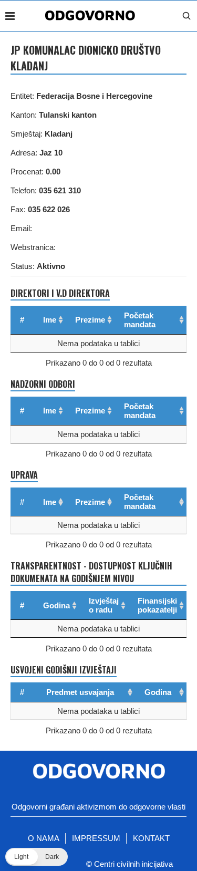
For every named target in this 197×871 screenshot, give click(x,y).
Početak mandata (139, 320)
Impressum (96, 838)
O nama (43, 838)
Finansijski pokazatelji (157, 605)
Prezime (90, 319)
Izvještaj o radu (104, 605)
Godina (56, 605)
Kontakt (151, 838)
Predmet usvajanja (80, 692)
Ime (49, 319)
